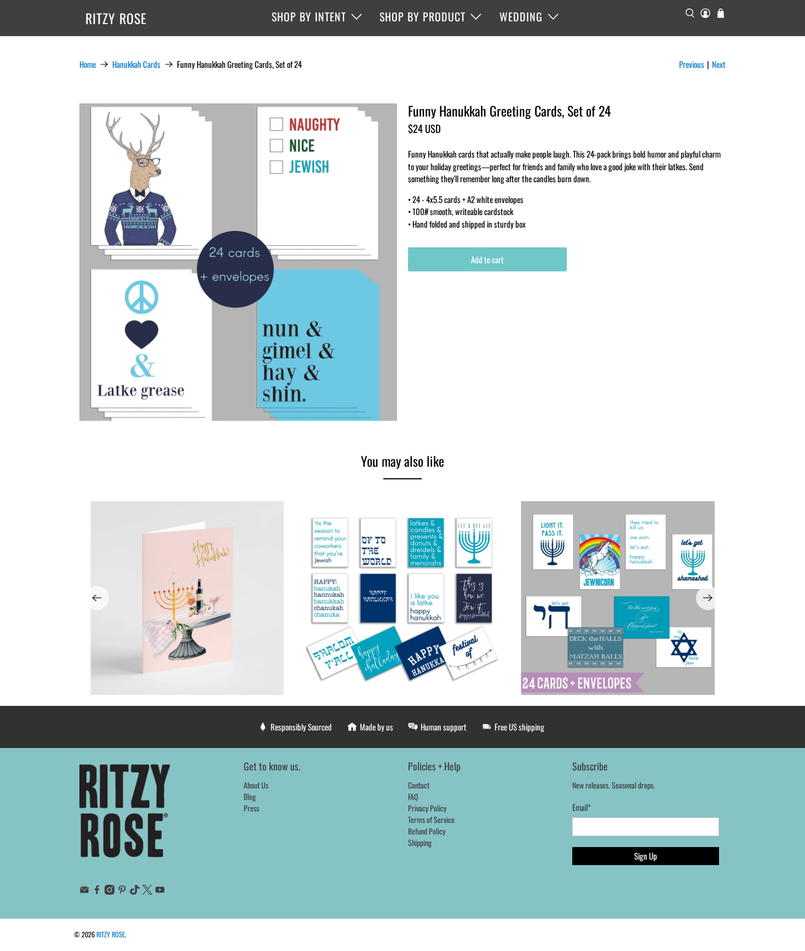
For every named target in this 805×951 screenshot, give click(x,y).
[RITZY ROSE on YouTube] (160, 891)
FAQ (413, 796)
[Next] (708, 598)
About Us (256, 785)
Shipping (420, 842)
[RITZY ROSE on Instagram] (109, 891)
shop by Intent (309, 16)
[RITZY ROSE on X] (147, 891)
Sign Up (645, 856)
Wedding (521, 16)
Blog (250, 796)
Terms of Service (431, 819)
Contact (418, 785)
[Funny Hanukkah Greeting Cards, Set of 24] (238, 262)
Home (87, 64)
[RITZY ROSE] (125, 816)
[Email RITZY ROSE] (84, 891)
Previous (691, 64)
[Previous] (97, 598)
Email (581, 807)
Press (251, 808)
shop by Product (422, 16)
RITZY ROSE (116, 18)
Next (719, 64)
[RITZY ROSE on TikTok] (135, 891)
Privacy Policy (427, 808)
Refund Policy (426, 831)
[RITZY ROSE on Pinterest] (122, 891)
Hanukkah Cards (136, 64)
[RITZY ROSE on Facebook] (97, 891)
